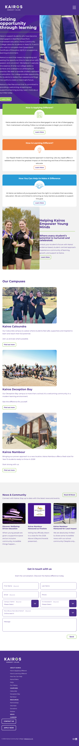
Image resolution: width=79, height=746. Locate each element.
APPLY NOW (9, 728)
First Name (11, 586)
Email (9, 595)
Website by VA (28, 739)
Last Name (46, 586)
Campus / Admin (12, 601)
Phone (44, 595)
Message (7, 622)
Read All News (69, 495)
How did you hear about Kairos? (17, 611)
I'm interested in (50, 601)
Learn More (5, 99)
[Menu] (74, 7)
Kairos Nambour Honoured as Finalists (37, 527)
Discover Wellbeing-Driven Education (11, 527)
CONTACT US (9, 721)
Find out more (9, 345)
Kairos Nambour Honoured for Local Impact (65, 527)
